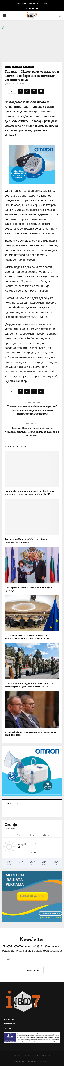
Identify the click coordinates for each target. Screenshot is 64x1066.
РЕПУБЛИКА (28, 67)
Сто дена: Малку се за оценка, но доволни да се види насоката (30, 733)
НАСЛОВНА (17, 67)
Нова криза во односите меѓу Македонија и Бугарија (28, 589)
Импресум (21, 4)
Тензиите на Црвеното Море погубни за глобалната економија (26, 540)
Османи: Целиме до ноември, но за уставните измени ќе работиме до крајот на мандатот (32, 431)
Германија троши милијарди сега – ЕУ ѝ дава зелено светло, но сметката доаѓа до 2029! (29, 492)
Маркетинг (33, 4)
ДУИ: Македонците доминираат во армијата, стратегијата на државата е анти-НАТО (29, 685)
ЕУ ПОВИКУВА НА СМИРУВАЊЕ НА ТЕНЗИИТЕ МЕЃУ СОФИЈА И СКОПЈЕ (27, 637)
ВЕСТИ (8, 67)
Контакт (43, 4)
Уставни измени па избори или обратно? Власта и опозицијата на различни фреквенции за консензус (32, 409)
